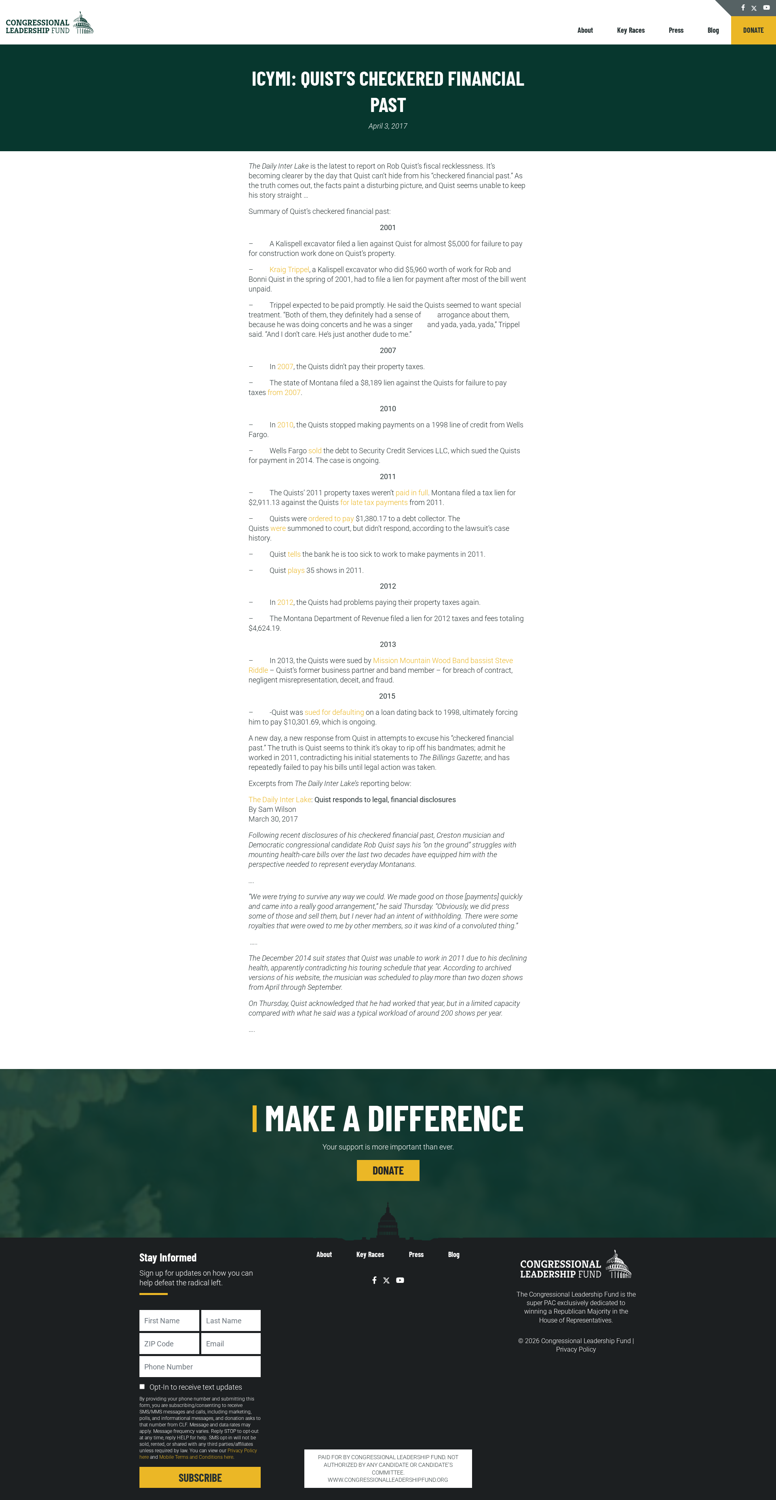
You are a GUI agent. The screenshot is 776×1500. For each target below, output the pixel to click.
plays (295, 570)
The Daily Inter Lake (280, 799)
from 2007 (284, 392)
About (585, 29)
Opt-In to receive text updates (196, 1387)
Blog (713, 29)
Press (676, 29)
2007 (285, 366)
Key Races (631, 29)
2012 (285, 602)
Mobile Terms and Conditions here (196, 1457)
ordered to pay (331, 518)
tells (294, 554)
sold (315, 450)
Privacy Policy (576, 1349)
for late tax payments (374, 502)
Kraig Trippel (289, 269)
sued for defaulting (334, 712)
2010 (285, 424)
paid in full (412, 492)
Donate (753, 29)
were (278, 528)
